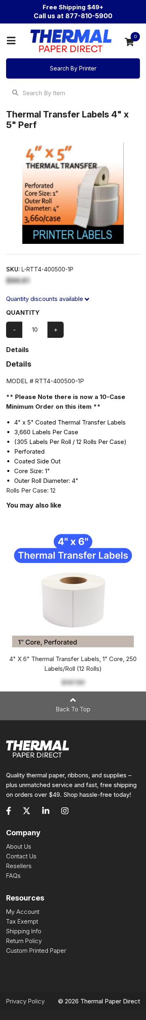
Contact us (21, 856)
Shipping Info (23, 931)
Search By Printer (73, 68)
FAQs (13, 875)
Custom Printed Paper (36, 950)
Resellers (19, 866)
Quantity (23, 312)
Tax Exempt (22, 921)
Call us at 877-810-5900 (73, 16)
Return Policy (24, 941)
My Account (22, 911)
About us (18, 846)
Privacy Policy (25, 1001)
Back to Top (73, 709)
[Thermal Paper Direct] (71, 41)
